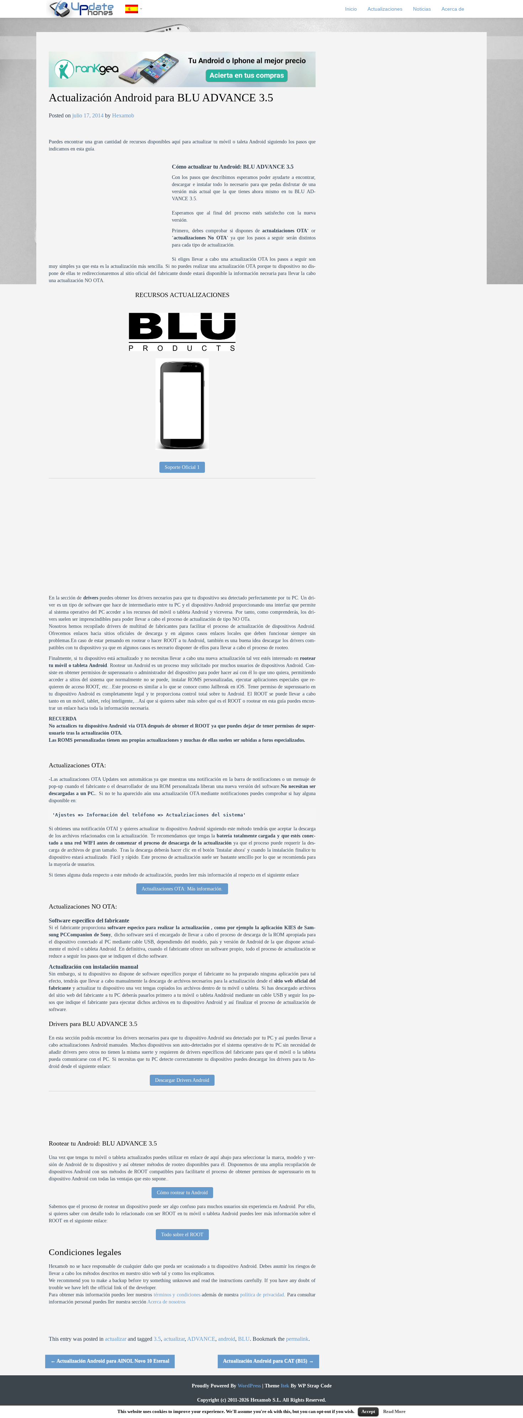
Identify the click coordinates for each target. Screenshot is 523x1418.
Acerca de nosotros (166, 1302)
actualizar (115, 1339)
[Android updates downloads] (85, 9)
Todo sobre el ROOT (182, 1234)
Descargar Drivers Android (182, 1080)
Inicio (351, 9)
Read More (394, 1411)
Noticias (422, 9)
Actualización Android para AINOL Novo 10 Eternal (110, 1361)
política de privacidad (262, 1294)
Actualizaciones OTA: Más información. (182, 888)
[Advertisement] (110, 213)
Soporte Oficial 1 (182, 467)
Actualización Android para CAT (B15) (268, 1361)
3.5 (157, 1339)
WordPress (248, 1385)
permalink (297, 1339)
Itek (284, 1385)
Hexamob (123, 115)
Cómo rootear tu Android (182, 1192)
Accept (368, 1411)
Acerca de (453, 9)
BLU (244, 1339)
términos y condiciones (177, 1294)
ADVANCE (201, 1339)
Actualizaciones (385, 9)
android (226, 1339)
